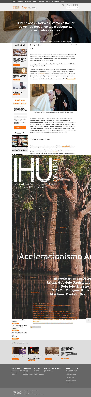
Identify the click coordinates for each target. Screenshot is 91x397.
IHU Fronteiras (26, 373)
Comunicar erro (35, 327)
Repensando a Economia (28, 374)
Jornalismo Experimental (38, 374)
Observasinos (25, 370)
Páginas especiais (37, 373)
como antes (56, 180)
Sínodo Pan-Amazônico (71, 380)
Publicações (41, 1)
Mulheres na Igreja (70, 382)
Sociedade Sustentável (27, 376)
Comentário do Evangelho (71, 370)
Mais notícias (36, 370)
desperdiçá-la (66, 146)
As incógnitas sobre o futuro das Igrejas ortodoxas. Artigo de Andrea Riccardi (53, 313)
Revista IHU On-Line (48, 371)
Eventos (48, 1)
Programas (28, 1)
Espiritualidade (55, 1)
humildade (56, 151)
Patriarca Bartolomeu (61, 232)
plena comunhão (71, 79)
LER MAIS (17, 64)
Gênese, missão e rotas (17, 370)
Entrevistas (35, 371)
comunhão (53, 195)
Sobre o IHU (20, 1)
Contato (63, 1)
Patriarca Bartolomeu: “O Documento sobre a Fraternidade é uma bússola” (53, 323)
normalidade (57, 159)
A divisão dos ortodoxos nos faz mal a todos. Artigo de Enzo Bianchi (51, 311)
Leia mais (15, 323)
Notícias (34, 1)
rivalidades (42, 73)
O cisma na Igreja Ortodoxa (40, 309)
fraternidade (63, 227)
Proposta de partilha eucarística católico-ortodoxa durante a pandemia (52, 305)
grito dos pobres (43, 164)
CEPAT (13, 374)
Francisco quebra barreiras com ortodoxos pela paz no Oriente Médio (51, 315)
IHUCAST (35, 376)
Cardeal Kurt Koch (35, 292)
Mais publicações (48, 370)
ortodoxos (57, 260)
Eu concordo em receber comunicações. (20, 120)
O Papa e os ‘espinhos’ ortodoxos (42, 303)
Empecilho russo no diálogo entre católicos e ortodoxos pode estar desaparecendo (55, 317)
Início (14, 1)
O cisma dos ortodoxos (39, 307)
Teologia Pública (26, 371)
